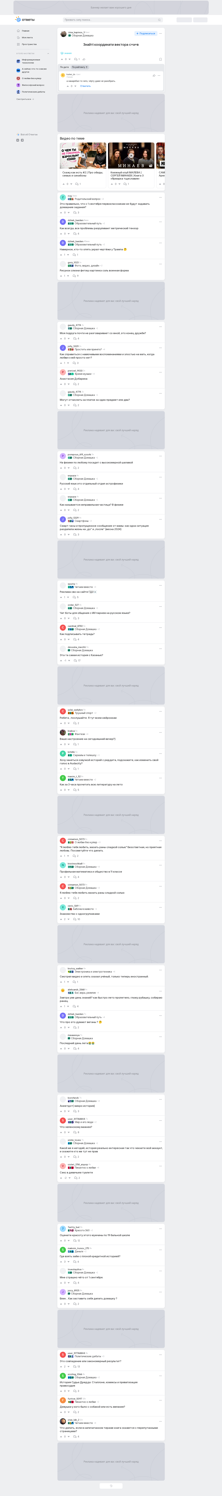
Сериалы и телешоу (84, 755)
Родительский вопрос (88, 199)
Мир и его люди (84, 1122)
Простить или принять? (88, 349)
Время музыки (83, 374)
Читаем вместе (84, 587)
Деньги (79, 1251)
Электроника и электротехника (93, 971)
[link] (83, 165)
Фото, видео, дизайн (87, 265)
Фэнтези (80, 734)
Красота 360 (82, 1230)
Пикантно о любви (85, 1167)
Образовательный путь (88, 223)
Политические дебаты (88, 1356)
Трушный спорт (84, 713)
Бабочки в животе (83, 909)
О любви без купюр (86, 842)
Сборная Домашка (82, 35)
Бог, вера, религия (85, 992)
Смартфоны (81, 521)
